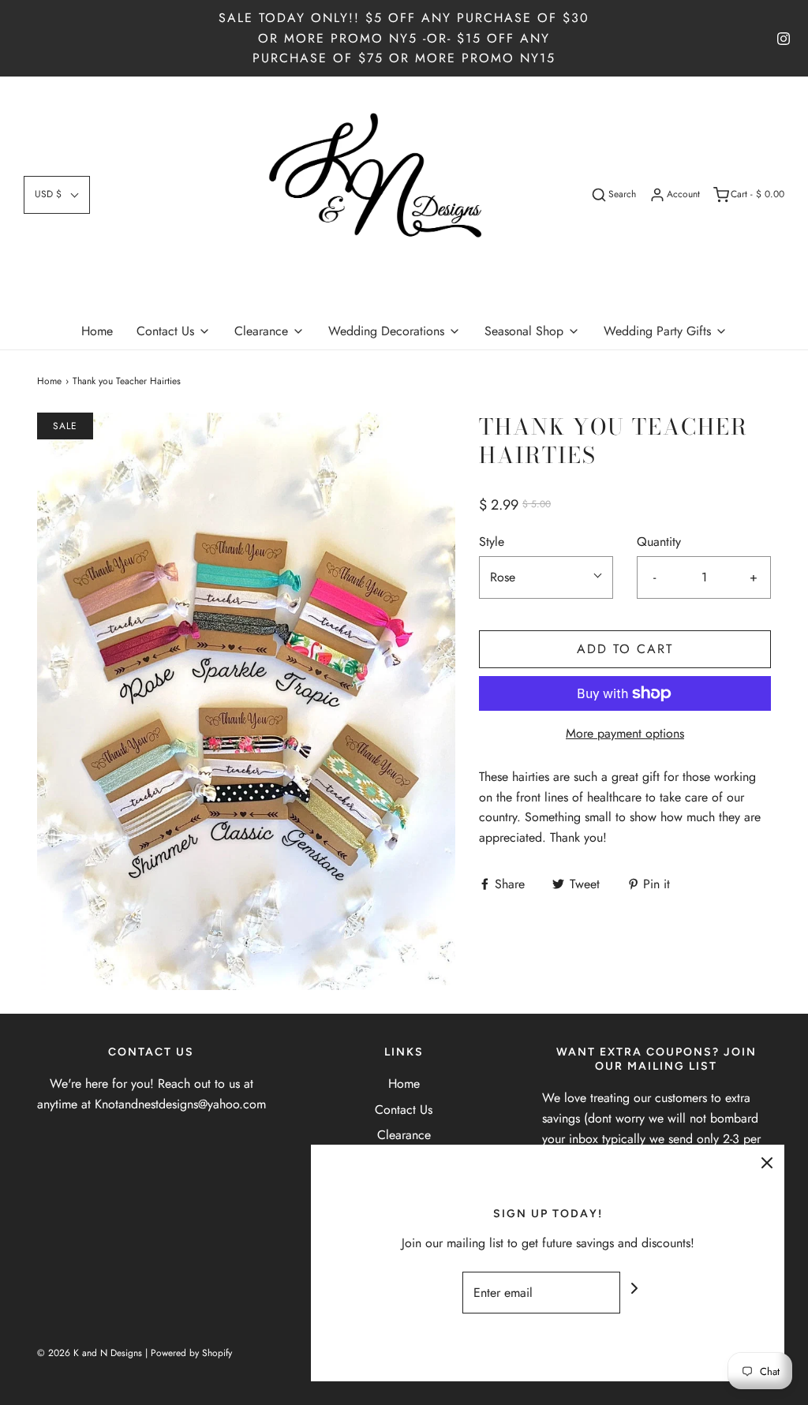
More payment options (625, 733)
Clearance (404, 1135)
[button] (57, 194)
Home (97, 331)
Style (491, 541)
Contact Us (403, 1109)
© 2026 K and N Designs (89, 1353)
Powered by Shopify (191, 1353)
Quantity (659, 541)
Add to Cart (625, 649)
